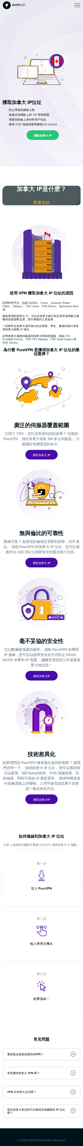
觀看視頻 (41, 202)
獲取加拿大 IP (43, 135)
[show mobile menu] (77, 5)
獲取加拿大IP (41, 676)
